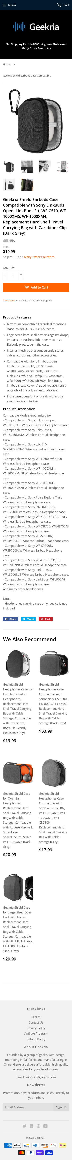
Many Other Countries (39, 257)
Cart (66, 5)
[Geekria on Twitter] (25, 1126)
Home (6, 64)
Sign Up (61, 1107)
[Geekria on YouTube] (45, 1126)
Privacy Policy (36, 1028)
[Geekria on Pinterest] (38, 1126)
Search (36, 1017)
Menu (12, 5)
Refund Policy (36, 1039)
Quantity (9, 267)
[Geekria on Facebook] (31, 1126)
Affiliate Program (36, 1033)
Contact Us (36, 1022)
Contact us (9, 300)
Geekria (39, 1138)
